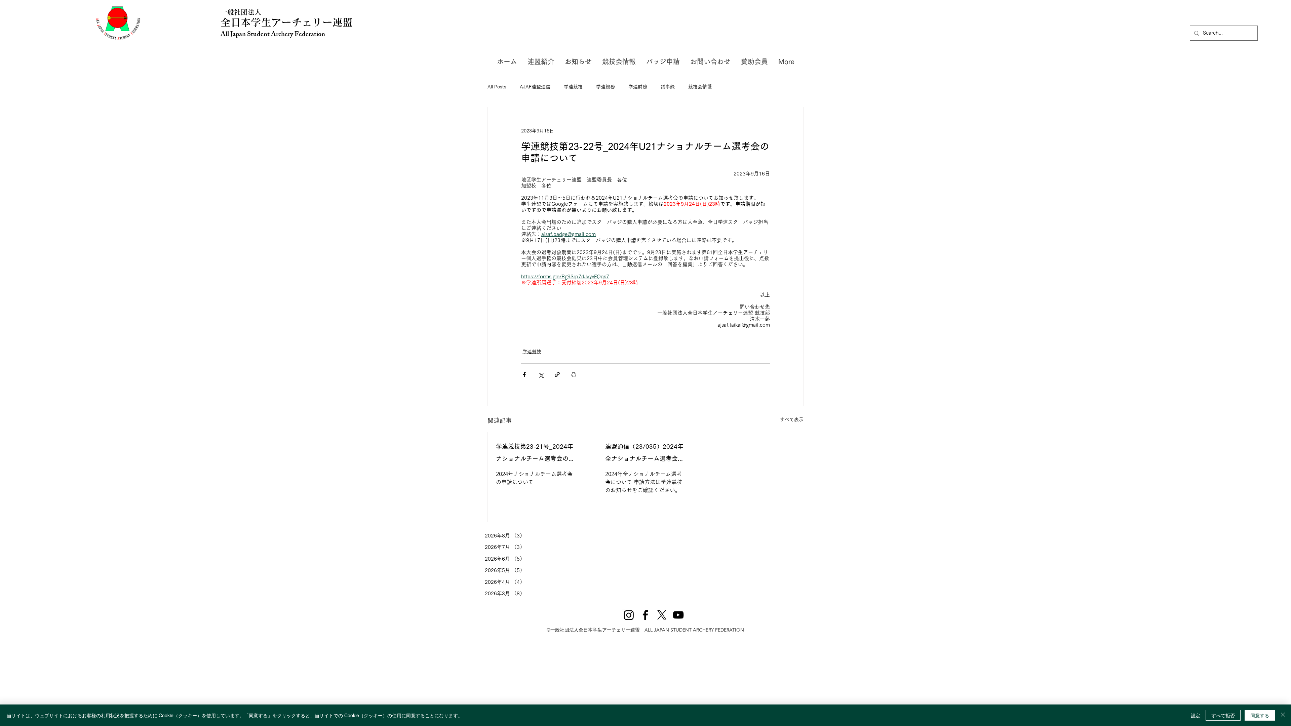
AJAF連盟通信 (535, 86)
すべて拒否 (1223, 715)
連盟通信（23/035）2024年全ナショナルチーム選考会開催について (644, 454)
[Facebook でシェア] (524, 374)
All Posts (496, 86)
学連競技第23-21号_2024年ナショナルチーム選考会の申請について (535, 454)
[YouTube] (678, 614)
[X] (661, 614)
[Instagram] (628, 614)
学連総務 (605, 86)
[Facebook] (645, 614)
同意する (1259, 715)
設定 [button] (1195, 715)
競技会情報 (700, 86)
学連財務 (637, 86)
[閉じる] (1283, 715)
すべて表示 (792, 419)
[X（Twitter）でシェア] (541, 374)
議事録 (668, 86)
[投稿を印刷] (574, 374)
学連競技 (573, 86)
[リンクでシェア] (557, 374)
